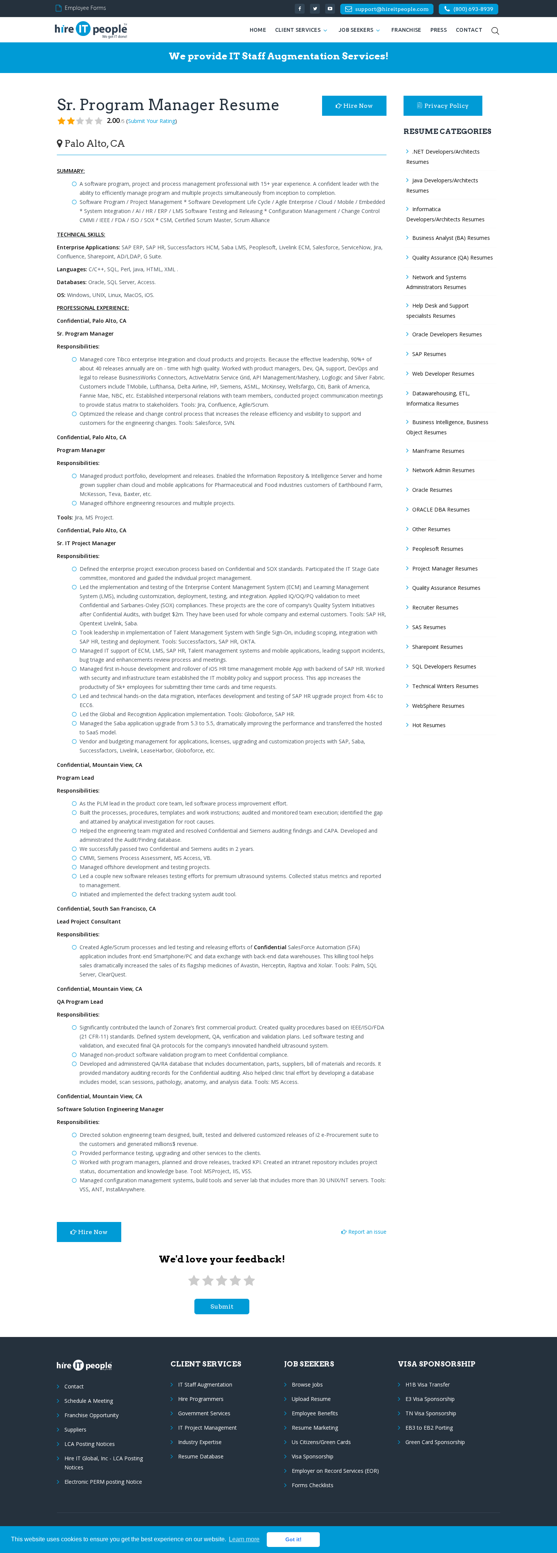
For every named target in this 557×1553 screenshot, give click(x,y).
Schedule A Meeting (88, 1400)
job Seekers (356, 30)
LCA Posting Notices (89, 1443)
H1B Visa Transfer (427, 1384)
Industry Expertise (200, 1442)
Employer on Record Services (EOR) (335, 1470)
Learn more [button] (244, 1539)
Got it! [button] (293, 1539)
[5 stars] (249, 1280)
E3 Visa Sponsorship (430, 1398)
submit (221, 1306)
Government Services (204, 1413)
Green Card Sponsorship (435, 1442)
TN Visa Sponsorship (430, 1413)
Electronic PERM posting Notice (103, 1481)
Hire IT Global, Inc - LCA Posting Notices (103, 1463)
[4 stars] (235, 1280)
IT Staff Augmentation (205, 1384)
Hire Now (357, 105)
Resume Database (201, 1456)
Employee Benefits (315, 1413)
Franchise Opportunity (91, 1415)
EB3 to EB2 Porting (429, 1427)
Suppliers (75, 1429)
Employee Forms (85, 7)
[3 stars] (221, 1280)
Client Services (298, 30)
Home (258, 30)
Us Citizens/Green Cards (321, 1442)
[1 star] (194, 1280)
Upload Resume (311, 1398)
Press (438, 30)
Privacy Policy (446, 105)
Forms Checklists (312, 1485)
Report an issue (366, 1231)
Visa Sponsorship (312, 1456)
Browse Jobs (307, 1384)
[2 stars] (207, 1280)
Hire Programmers (201, 1398)
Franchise (406, 30)
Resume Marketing (315, 1427)
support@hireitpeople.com (392, 9)
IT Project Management (207, 1427)
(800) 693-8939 (473, 9)
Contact (469, 30)
